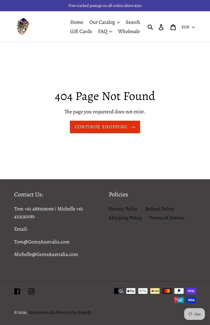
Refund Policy (159, 208)
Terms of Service (167, 217)
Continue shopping (101, 127)
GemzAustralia (42, 312)
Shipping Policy (125, 217)
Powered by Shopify (73, 312)
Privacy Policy (123, 208)
